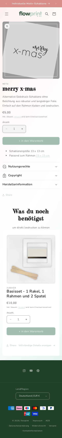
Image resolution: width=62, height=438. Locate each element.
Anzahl (5, 122)
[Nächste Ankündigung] (56, 3)
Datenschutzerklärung (19, 426)
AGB (48, 420)
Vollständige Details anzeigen (35, 345)
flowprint (25, 420)
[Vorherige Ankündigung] (6, 3)
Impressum (37, 420)
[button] (6, 14)
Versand (17, 117)
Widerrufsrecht (39, 426)
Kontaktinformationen (32, 431)
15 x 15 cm (43, 155)
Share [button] (9, 195)
